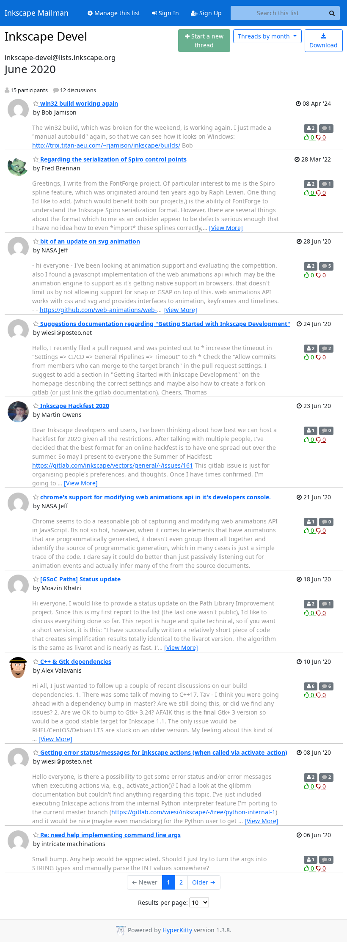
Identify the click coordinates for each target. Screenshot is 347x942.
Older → (203, 882)
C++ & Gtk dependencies (75, 661)
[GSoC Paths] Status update (80, 579)
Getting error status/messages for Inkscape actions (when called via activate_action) (163, 752)
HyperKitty (177, 930)
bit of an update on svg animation (89, 241)
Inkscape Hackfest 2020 (74, 406)
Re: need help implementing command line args (110, 835)
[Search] (332, 13)
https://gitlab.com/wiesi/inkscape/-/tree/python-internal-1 (193, 812)
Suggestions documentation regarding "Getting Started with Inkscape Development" (164, 324)
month (265, 36)
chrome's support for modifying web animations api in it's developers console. (155, 497)
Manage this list (116, 13)
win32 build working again (78, 103)
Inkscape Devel (46, 36)
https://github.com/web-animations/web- (98, 310)
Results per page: (163, 902)
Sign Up (210, 13)
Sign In (168, 13)
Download (323, 45)
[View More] (226, 228)
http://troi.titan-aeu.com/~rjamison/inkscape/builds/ (106, 145)
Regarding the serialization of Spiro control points (113, 159)
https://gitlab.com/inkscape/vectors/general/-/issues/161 (112, 465)
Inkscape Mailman (37, 13)
